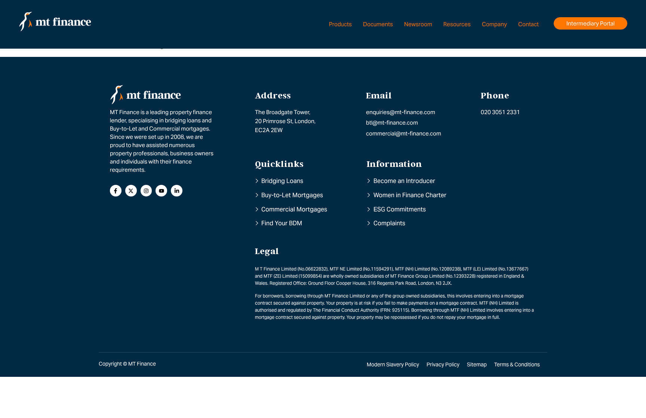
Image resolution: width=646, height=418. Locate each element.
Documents (378, 24)
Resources (457, 24)
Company (494, 24)
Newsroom (418, 24)
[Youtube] (161, 190)
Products (340, 24)
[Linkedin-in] (176, 190)
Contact (528, 24)
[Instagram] (146, 190)
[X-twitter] (131, 190)
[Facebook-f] (115, 190)
